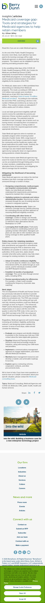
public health (27, 386)
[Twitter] (24, 553)
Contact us (22, 524)
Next (26, 402)
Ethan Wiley (11, 33)
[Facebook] (16, 553)
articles (17, 16)
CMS (20, 386)
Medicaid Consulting (15, 383)
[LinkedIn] (20, 553)
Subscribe (22, 533)
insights (7, 16)
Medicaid (14, 386)
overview (21, 41)
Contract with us (22, 541)
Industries (22, 472)
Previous (18, 402)
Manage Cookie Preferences (22, 587)
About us (22, 476)
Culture (22, 484)
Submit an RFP (22, 529)
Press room (22, 502)
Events (22, 506)
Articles (22, 511)
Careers (22, 488)
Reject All (22, 593)
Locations (22, 468)
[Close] (41, 569)
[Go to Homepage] (11, 6)
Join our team (22, 537)
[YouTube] (29, 553)
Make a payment (22, 545)
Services (22, 480)
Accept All (22, 599)
